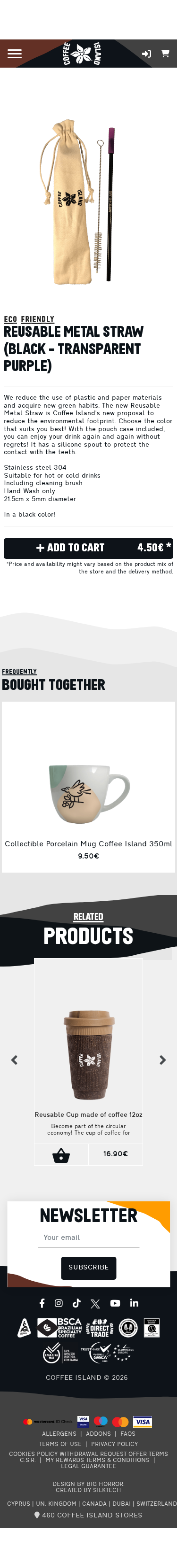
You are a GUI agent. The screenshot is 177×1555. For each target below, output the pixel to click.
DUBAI (121, 1504)
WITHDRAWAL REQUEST (92, 1454)
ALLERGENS (59, 1434)
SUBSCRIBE (88, 1267)
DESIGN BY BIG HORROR (87, 1484)
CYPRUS (18, 1504)
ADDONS (98, 1434)
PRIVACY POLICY (114, 1444)
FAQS (127, 1434)
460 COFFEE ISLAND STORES (91, 1515)
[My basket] (165, 52)
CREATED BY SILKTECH (88, 1490)
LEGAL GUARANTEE (88, 1467)
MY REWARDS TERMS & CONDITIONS (97, 1460)
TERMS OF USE (60, 1444)
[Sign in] (146, 53)
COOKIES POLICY (33, 1454)
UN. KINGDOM (56, 1504)
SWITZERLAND (156, 1504)
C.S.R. (28, 1460)
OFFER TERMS (148, 1454)
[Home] (82, 52)
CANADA (94, 1504)
